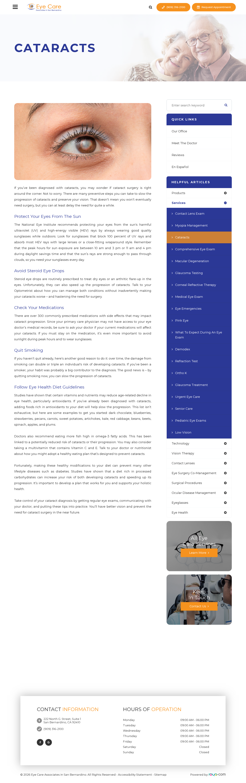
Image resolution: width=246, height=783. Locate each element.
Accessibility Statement (135, 774)
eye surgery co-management (194, 473)
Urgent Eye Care (187, 397)
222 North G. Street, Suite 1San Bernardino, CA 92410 (62, 720)
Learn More (197, 552)
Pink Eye (181, 320)
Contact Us (198, 606)
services (178, 203)
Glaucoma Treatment (191, 385)
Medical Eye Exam (189, 297)
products (178, 193)
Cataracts (182, 237)
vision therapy (183, 453)
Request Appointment (216, 7)
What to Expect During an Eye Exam (198, 335)
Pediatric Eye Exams (190, 420)
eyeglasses (180, 503)
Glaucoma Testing (189, 273)
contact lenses (183, 463)
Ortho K (181, 373)
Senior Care (184, 409)
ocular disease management (194, 493)
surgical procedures (187, 483)
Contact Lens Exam (189, 213)
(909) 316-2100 (176, 7)
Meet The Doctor (184, 143)
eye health (180, 512)
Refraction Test (186, 361)
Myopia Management (191, 225)
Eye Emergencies (188, 309)
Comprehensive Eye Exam (195, 249)
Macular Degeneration (192, 261)
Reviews (178, 155)
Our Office (179, 131)
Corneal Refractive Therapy (195, 285)
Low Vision (183, 432)
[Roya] (217, 774)
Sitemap (160, 774)
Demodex (182, 349)
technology (180, 443)
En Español (180, 167)
